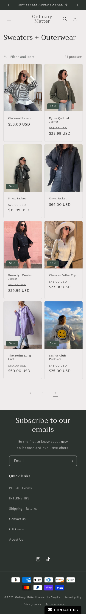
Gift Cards (16, 529)
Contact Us (17, 519)
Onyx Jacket (58, 199)
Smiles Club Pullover (57, 357)
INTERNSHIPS (19, 498)
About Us (16, 540)
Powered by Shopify (47, 597)
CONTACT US (65, 610)
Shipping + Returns (23, 509)
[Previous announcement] (8, 5)
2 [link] (55, 393)
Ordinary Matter (25, 597)
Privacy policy (33, 604)
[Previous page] (31, 393)
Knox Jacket (17, 199)
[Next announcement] (77, 5)
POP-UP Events (20, 488)
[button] (9, 19)
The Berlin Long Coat (19, 357)
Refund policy (73, 597)
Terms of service (56, 604)
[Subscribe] (72, 461)
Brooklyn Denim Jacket (19, 277)
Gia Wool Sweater (20, 118)
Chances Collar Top (62, 275)
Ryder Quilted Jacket (59, 120)
